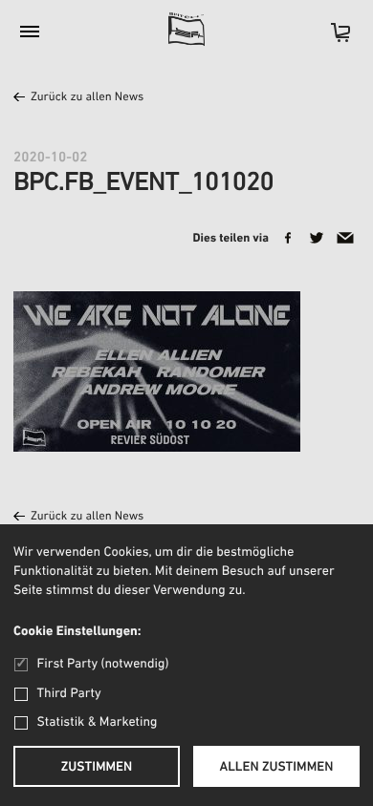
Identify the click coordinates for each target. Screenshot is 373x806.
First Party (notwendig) (102, 664)
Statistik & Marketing (97, 722)
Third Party (69, 694)
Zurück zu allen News (87, 98)
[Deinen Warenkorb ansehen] (331, 38)
